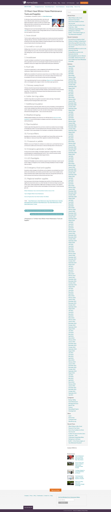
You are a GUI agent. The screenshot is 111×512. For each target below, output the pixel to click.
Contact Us (46, 495)
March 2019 (71, 229)
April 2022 (71, 161)
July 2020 (71, 200)
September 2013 (73, 349)
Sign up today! (55, 490)
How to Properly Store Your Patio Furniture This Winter (36, 196)
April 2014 (71, 336)
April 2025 (71, 95)
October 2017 (72, 261)
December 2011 (72, 387)
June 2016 (71, 290)
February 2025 (72, 99)
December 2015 (72, 301)
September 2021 (73, 174)
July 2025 (71, 90)
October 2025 (72, 84)
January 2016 (72, 299)
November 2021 (72, 171)
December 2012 (72, 365)
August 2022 (72, 154)
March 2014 (71, 338)
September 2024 (73, 108)
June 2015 (71, 312)
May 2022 (71, 160)
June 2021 (71, 180)
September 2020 (73, 196)
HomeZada (71, 48)
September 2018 (73, 240)
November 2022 (72, 149)
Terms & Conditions (77, 510)
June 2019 (71, 224)
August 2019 (72, 220)
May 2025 (71, 93)
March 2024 (71, 119)
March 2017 (71, 273)
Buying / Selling (72, 400)
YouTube (31, 499)
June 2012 (71, 376)
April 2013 (71, 358)
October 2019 (72, 217)
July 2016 (71, 288)
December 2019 (72, 213)
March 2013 (71, 360)
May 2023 (71, 138)
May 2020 (71, 204)
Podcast (63, 2)
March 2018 (71, 251)
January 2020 (72, 211)
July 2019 (71, 222)
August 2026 (72, 66)
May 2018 (71, 248)
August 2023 (72, 132)
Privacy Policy (85, 510)
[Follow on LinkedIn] (80, 450)
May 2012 (71, 378)
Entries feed (71, 417)
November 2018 (72, 237)
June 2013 (71, 354)
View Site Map (27, 507)
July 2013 (71, 352)
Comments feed (72, 419)
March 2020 (71, 207)
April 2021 (71, 183)
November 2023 (72, 127)
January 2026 (72, 79)
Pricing (54, 2)
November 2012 (72, 367)
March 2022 (71, 163)
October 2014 (72, 325)
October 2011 (72, 391)
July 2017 (71, 266)
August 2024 (72, 110)
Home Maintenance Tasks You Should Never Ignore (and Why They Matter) (79, 457)
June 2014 (71, 332)
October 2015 (72, 305)
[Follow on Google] (82, 450)
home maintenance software (31, 202)
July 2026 (71, 68)
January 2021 (72, 189)
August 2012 (72, 373)
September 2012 (73, 371)
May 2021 (71, 182)
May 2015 (71, 314)
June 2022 (71, 158)
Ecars (70, 39)
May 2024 (71, 116)
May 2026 (71, 71)
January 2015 (72, 321)
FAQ (35, 495)
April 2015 (71, 316)
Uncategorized (72, 411)
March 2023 (71, 141)
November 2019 (72, 215)
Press (31, 495)
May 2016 (71, 292)
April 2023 (71, 139)
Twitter (26, 499)
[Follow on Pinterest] (70, 450)
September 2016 (73, 284)
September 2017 (73, 262)
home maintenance (32, 200)
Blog (59, 2)
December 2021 (72, 169)
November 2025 (72, 82)
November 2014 (72, 323)
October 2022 (72, 150)
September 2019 (73, 218)
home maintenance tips (43, 202)
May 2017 (71, 270)
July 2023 (71, 134)
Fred (70, 52)
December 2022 (72, 147)
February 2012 (72, 384)
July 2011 (71, 395)
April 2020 (71, 206)
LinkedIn (29, 499)
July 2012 (71, 374)
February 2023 (72, 143)
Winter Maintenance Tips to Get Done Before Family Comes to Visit (39, 190)
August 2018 (72, 242)
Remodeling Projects (49, 6)
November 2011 (72, 389)
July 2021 (71, 178)
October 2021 (72, 172)
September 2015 (73, 307)
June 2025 (71, 92)
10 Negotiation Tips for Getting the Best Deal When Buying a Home (39, 210)
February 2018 (72, 253)
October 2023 (72, 128)
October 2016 (72, 283)
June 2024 (71, 114)
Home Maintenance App (43, 200)
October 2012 (72, 369)
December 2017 (72, 257)
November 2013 (72, 345)
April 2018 (71, 250)
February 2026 (72, 77)
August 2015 (72, 308)
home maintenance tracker (30, 204)
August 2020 (72, 198)
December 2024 (72, 103)
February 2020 (72, 209)
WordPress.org (72, 421)
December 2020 (72, 191)
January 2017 (72, 277)
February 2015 (72, 319)
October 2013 (72, 347)
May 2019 (71, 226)
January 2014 (72, 341)
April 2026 (71, 73)
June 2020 (71, 202)
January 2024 (72, 123)
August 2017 (72, 264)
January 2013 (72, 363)
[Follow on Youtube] (84, 450)
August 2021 (72, 176)
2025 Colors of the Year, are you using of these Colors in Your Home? (77, 44)
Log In (77, 2)
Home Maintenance (60, 6)
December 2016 (72, 279)
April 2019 (71, 228)
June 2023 (71, 136)
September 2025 (73, 86)
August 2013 (72, 351)
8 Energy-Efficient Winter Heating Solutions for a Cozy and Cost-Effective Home (46, 214)
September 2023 (73, 130)
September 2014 (73, 327)
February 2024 (72, 121)
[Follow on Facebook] (67, 450)
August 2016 (72, 286)
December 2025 (72, 81)
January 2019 (72, 233)
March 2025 (71, 97)
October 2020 (72, 194)
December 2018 (72, 235)
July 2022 (71, 156)
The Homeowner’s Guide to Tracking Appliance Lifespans (79, 477)
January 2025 (72, 101)
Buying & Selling (69, 6)
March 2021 (71, 185)
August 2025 (72, 88)
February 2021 (72, 187)
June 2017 (71, 268)
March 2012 (71, 382)
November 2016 (72, 281)
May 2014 (71, 334)
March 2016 (71, 295)
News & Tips (77, 6)
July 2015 (71, 310)
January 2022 (72, 167)
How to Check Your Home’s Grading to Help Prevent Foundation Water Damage (79, 465)
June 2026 (71, 70)
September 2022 (73, 152)
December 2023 (72, 125)
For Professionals (70, 2)
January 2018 (72, 255)
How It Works (47, 2)
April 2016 (71, 294)
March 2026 (71, 75)
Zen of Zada (27, 6)
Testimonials (40, 495)
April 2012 (71, 380)
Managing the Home (39, 6)
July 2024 (71, 112)
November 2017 (72, 259)
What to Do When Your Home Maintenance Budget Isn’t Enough (79, 483)
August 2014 (72, 329)
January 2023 (72, 145)
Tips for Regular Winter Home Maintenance (34, 193)
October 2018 (72, 239)
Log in (70, 415)
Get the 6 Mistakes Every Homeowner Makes (69, 497)
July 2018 (71, 244)
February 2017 (72, 275)
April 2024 (71, 117)
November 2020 (72, 193)
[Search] (84, 12)
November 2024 (72, 104)
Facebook (24, 499)
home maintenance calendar (56, 200)
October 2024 (72, 106)
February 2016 (72, 297)
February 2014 (72, 340)
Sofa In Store (72, 43)
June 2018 (71, 246)
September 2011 (73, 393)
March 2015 (71, 318)
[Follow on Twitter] (69, 450)
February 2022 (72, 165)
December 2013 (72, 343)
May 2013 (71, 356)
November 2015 (72, 303)
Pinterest (28, 499)
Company (26, 495)
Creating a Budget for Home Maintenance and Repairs (80, 471)
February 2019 (72, 231)
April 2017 (71, 272)
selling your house (50, 80)
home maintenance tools (55, 202)
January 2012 (72, 385)
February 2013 (72, 362)
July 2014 (71, 330)
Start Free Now (84, 2)
